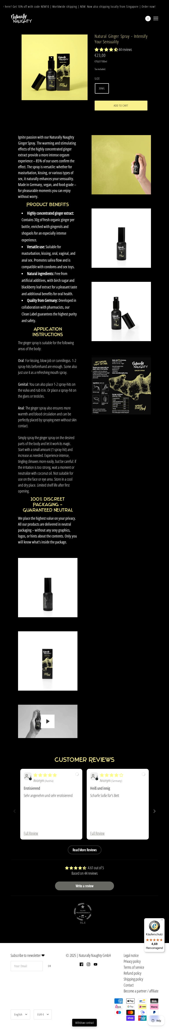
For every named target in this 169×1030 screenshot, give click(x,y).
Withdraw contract (84, 1023)
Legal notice (131, 955)
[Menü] (162, 920)
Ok (49, 966)
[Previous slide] (14, 811)
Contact (129, 985)
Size (97, 78)
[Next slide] (154, 811)
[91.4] (83, 912)
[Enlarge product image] (55, 67)
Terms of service (134, 967)
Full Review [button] (31, 833)
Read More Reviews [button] (85, 849)
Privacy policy (132, 961)
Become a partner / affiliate (141, 991)
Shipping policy (133, 979)
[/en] (21, 18)
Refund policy (132, 973)
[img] (45, 775)
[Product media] (47, 587)
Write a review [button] (85, 885)
